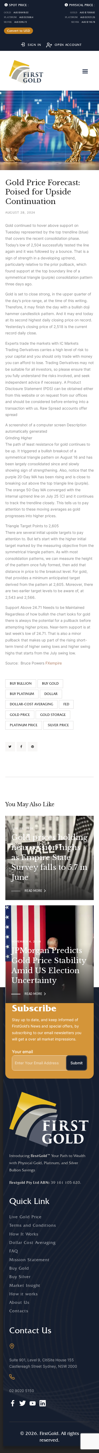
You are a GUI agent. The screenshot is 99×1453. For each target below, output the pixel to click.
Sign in (34, 45)
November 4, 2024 (26, 941)
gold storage (53, 715)
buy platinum (22, 694)
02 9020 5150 (21, 1390)
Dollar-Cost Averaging (31, 704)
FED (66, 704)
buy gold (50, 683)
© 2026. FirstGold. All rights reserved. (49, 1436)
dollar (51, 694)
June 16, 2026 (22, 828)
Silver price (58, 725)
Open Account (68, 45)
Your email (22, 1051)
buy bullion (21, 683)
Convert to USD (18, 31)
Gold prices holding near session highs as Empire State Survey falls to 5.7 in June (49, 857)
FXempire (53, 663)
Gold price (20, 715)
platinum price (23, 725)
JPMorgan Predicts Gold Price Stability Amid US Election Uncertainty (48, 965)
